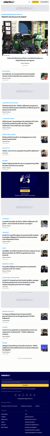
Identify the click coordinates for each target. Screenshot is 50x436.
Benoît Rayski (5, 153)
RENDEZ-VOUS (4, 419)
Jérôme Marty (5, 286)
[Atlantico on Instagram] (30, 395)
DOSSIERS (3, 416)
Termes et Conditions (31, 388)
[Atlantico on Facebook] (23, 395)
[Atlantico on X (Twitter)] (19, 395)
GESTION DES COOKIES (30, 422)
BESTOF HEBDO (4, 427)
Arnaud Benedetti (6, 320)
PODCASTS (3, 424)
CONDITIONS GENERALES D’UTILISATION (33, 432)
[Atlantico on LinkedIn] (26, 395)
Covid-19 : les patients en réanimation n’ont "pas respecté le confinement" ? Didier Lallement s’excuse (19, 332)
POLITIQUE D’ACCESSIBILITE (31, 427)
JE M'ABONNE (35, 1)
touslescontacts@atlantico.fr (25, 398)
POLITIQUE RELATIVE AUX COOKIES (32, 430)
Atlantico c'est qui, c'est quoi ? (9, 406)
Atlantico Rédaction (6, 336)
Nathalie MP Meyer (6, 141)
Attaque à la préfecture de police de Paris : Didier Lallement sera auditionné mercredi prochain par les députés (20, 348)
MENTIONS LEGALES (29, 416)
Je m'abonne (25, 190)
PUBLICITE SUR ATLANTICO (30, 419)
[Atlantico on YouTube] (34, 395)
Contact (37, 406)
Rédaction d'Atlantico (6, 78)
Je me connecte (44, 1)
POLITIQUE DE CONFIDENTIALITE (32, 424)
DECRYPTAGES (4, 414)
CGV (26, 414)
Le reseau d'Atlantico (26, 406)
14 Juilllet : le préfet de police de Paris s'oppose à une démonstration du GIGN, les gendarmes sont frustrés (21, 253)
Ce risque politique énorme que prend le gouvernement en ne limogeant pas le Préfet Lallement (18, 316)
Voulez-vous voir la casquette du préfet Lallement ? (20, 151)
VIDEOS (2, 422)
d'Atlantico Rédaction (25, 63)
